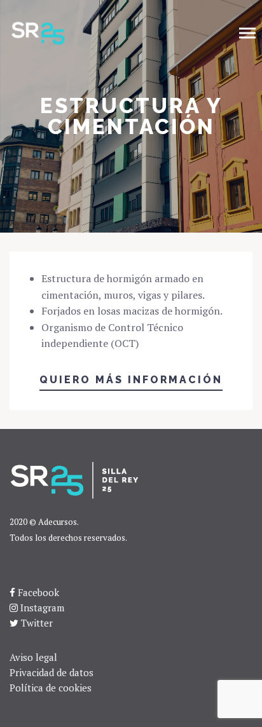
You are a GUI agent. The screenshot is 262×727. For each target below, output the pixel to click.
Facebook (38, 592)
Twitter (37, 622)
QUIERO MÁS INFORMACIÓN (131, 380)
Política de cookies (51, 687)
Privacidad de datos (51, 672)
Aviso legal (33, 657)
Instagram (42, 607)
